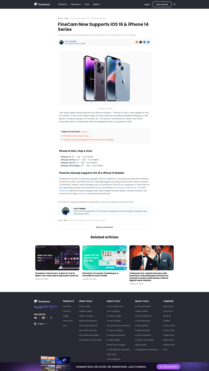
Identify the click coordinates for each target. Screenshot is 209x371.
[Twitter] (50, 317)
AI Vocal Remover (142, 321)
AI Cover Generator (143, 316)
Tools (86, 4)
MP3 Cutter (111, 354)
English (41, 323)
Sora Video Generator (88, 325)
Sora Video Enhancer (88, 330)
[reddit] (36, 317)
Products (62, 4)
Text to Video (84, 306)
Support (96, 4)
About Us (167, 316)
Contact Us (168, 311)
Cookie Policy (169, 335)
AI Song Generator (143, 306)
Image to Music (141, 311)
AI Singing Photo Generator (146, 349)
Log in (147, 4)
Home (60, 18)
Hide (84, 132)
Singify (65, 316)
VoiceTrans (68, 321)
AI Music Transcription (144, 340)
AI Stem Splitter (141, 325)
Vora (65, 325)
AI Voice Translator (115, 330)
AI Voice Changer (114, 316)
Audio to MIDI (140, 345)
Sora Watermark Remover (90, 340)
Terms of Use (169, 330)
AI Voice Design (113, 340)
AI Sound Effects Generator (118, 325)
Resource (75, 4)
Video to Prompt (86, 316)
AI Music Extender (142, 330)
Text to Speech (113, 311)
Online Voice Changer (116, 345)
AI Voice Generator (115, 306)
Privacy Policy (169, 325)
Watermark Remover (88, 321)
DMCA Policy (168, 340)
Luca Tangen (79, 208)
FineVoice (67, 306)
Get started (162, 4)
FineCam (83, 193)
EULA (165, 349)
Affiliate (166, 321)
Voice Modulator (114, 359)
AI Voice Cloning (113, 321)
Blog (66, 18)
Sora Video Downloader (89, 335)
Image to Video (85, 311)
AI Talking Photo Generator (118, 349)
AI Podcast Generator (116, 335)
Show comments (104, 227)
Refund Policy (169, 345)
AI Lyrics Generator (143, 335)
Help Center (168, 306)
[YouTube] (43, 317)
